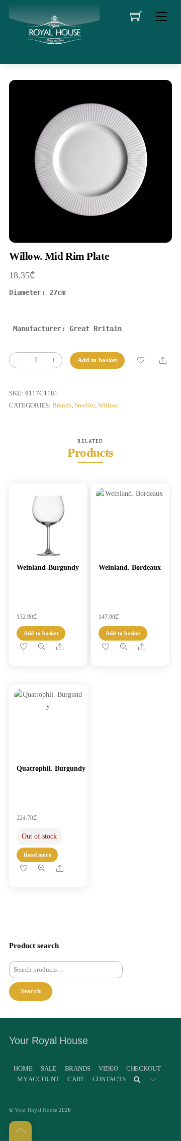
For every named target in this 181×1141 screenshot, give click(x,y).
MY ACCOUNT (38, 1079)
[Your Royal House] (54, 30)
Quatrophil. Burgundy (51, 768)
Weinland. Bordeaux (130, 567)
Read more (37, 855)
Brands (61, 405)
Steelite (84, 405)
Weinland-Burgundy (48, 567)
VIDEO (108, 1068)
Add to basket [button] (41, 633)
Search (31, 991)
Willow (108, 405)
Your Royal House (36, 1110)
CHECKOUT (143, 1068)
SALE (48, 1068)
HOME (23, 1068)
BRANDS (77, 1068)
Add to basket (97, 360)
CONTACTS (109, 1079)
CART (75, 1079)
